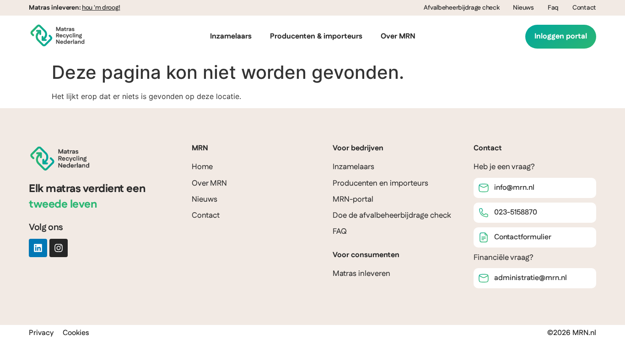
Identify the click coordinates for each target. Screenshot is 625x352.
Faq (553, 7)
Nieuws (523, 7)
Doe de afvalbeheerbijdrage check (392, 215)
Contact (584, 7)
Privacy (41, 333)
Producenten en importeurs (380, 183)
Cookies (76, 333)
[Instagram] (58, 248)
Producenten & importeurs (316, 36)
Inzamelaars (231, 36)
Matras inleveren (361, 273)
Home (202, 166)
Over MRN (398, 36)
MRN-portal (353, 199)
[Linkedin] (38, 248)
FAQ (340, 231)
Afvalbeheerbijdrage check (461, 7)
